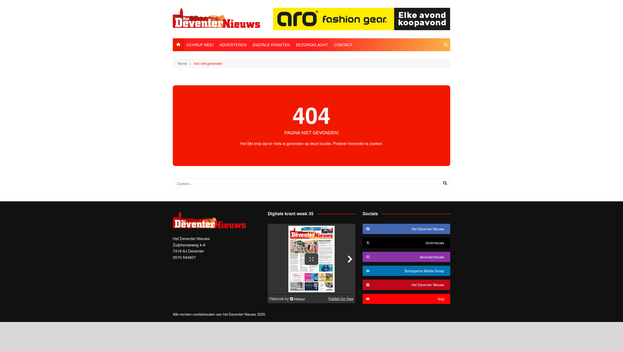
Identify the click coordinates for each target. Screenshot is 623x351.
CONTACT (343, 45)
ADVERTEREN (233, 45)
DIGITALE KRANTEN (271, 45)
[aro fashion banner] (361, 18)
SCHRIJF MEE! (200, 45)
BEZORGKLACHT (312, 45)
